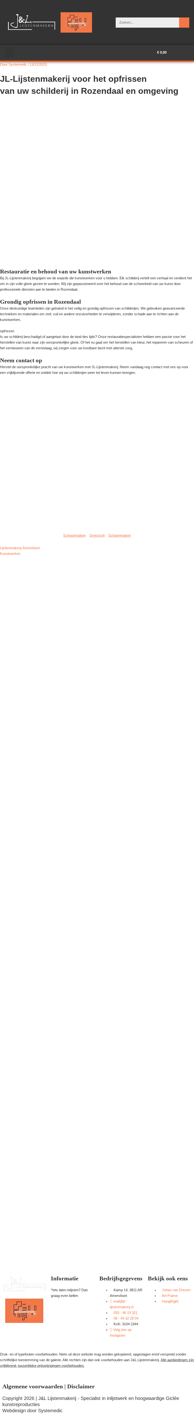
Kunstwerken (10, 554)
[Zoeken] (184, 22)
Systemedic (50, 1410)
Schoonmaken (74, 535)
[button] (9, 52)
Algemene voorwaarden (32, 1386)
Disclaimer (81, 1386)
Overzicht (97, 535)
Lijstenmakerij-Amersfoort (20, 548)
